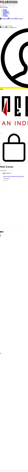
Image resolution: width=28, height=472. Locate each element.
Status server (7, 220)
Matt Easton (7, 178)
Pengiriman (6, 200)
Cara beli (5, 192)
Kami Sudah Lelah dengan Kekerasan (13, 176)
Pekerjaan (6, 218)
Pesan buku (6, 209)
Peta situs (6, 222)
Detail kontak (7, 213)
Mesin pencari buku (8, 196)
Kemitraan (6, 217)
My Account (4, 7)
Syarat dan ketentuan (9, 203)
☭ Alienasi (20, 471)
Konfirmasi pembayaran (10, 198)
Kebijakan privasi (8, 215)
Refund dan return (8, 201)
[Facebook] (1, 232)
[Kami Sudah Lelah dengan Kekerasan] (7, 173)
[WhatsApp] (0, 232)
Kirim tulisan (6, 211)
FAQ (4, 191)
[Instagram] (3, 232)
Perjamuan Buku (12, 471)
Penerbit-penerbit (8, 194)
